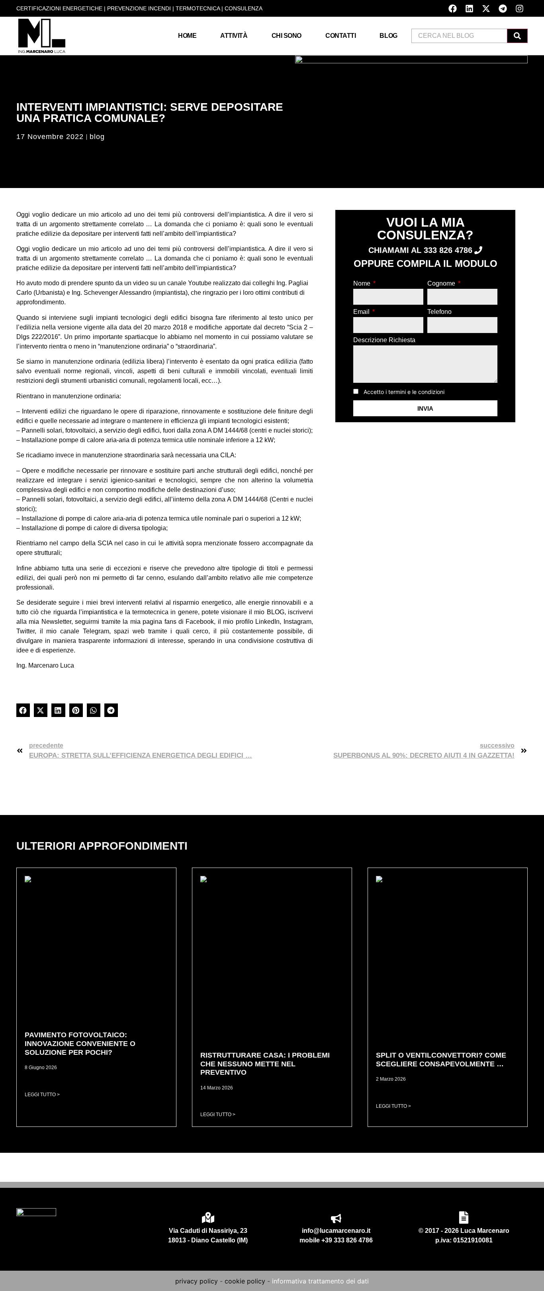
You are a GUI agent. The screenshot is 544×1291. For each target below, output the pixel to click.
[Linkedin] (469, 8)
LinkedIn (267, 621)
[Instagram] (519, 8)
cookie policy (245, 1281)
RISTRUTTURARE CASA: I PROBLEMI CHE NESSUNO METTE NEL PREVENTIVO (265, 1063)
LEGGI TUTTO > (42, 1094)
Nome (362, 283)
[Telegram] (502, 8)
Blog (388, 35)
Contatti (340, 35)
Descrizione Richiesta (384, 340)
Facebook (200, 621)
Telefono (439, 312)
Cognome (442, 283)
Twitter (25, 631)
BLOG (275, 612)
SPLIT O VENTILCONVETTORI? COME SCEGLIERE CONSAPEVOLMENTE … (441, 1059)
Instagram (297, 621)
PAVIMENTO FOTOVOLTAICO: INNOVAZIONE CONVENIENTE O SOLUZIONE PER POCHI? (80, 1043)
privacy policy (196, 1281)
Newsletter (56, 621)
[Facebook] (452, 8)
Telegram (96, 631)
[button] (23, 710)
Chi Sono (286, 35)
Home (187, 35)
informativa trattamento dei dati (320, 1281)
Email (362, 312)
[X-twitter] (485, 8)
